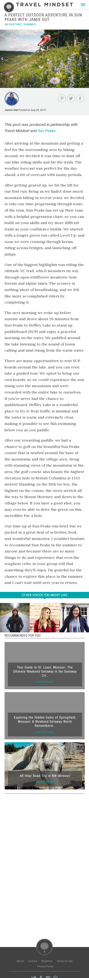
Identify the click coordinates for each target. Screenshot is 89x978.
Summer (30, 24)
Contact (32, 961)
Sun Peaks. (47, 130)
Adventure (13, 24)
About (20, 961)
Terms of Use (64, 961)
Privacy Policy (45, 966)
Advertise (47, 961)
